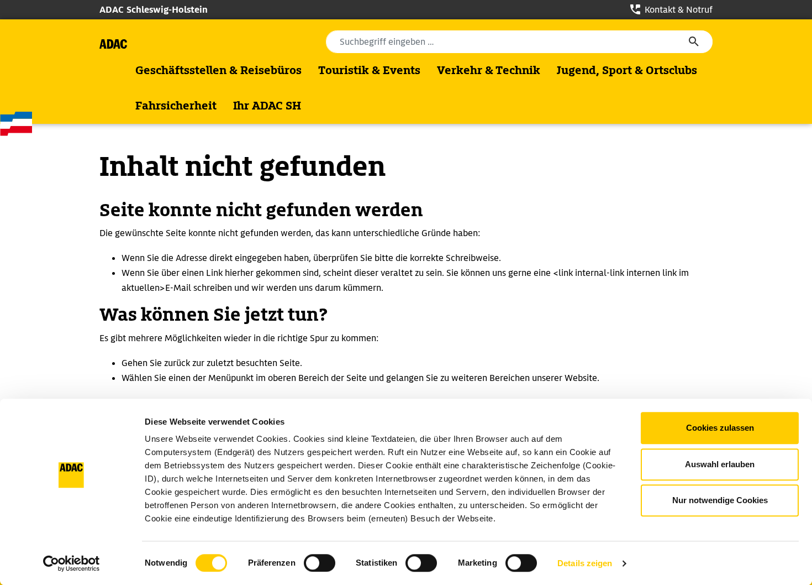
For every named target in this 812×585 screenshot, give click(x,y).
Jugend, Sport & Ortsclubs (627, 70)
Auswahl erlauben (720, 464)
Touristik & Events (369, 70)
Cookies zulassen (720, 427)
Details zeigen (584, 563)
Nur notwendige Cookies (720, 500)
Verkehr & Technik (488, 70)
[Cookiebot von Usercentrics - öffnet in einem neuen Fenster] (71, 563)
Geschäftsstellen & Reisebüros (218, 70)
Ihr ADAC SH (267, 105)
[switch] (319, 563)
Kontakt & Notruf (677, 9)
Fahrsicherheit (176, 105)
